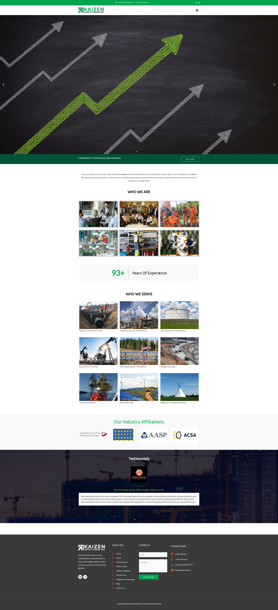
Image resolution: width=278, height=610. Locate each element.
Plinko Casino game (145, 526)
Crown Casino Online (186, 526)
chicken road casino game (128, 526)
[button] (274, 84)
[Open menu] (196, 10)
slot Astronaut (83, 529)
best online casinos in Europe (167, 526)
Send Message (148, 577)
